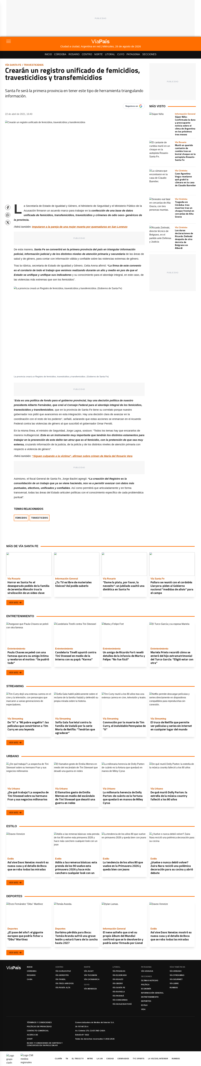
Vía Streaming (177, 975)
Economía (146, 989)
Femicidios (21, 517)
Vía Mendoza (90, 989)
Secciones (149, 54)
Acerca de (32, 1035)
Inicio (48, 54)
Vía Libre (174, 983)
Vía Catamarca (91, 979)
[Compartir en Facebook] (7, 207)
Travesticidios (34, 65)
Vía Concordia (120, 1000)
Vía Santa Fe (13, 65)
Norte (98, 54)
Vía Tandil (60, 979)
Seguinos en (131, 106)
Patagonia (133, 54)
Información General (152, 993)
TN (67, 1059)
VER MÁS (13, 602)
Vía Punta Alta (62, 988)
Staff (30, 1039)
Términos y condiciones (39, 1022)
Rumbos (174, 988)
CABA (29, 979)
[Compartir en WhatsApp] (7, 215)
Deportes (146, 1001)
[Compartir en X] (7, 222)
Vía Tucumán (90, 975)
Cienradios (123, 1059)
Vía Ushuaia (147, 971)
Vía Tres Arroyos (64, 983)
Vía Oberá (118, 983)
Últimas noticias (149, 981)
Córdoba (60, 54)
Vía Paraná (118, 996)
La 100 (100, 1059)
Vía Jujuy (89, 971)
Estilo (144, 1005)
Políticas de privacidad (39, 1027)
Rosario (74, 54)
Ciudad (110, 1059)
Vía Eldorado (120, 975)
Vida (143, 1009)
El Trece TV (78, 1059)
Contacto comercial (38, 1031)
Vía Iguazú (118, 979)
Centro (87, 54)
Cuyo (120, 54)
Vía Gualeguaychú (122, 1004)
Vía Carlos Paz (63, 971)
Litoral (110, 54)
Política (145, 985)
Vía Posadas (119, 971)
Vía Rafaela (119, 992)
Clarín (58, 1059)
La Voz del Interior (158, 1059)
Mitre (90, 1059)
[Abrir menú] (33, 41)
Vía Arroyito (62, 975)
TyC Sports (138, 1059)
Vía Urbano (175, 971)
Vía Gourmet (176, 979)
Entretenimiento (150, 997)
